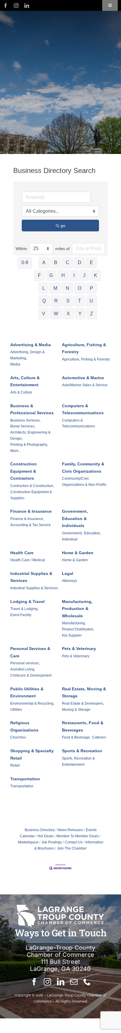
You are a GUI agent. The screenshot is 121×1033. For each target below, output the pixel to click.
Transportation (25, 779)
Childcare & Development (30, 675)
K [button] (95, 275)
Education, (92, 533)
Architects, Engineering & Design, (30, 435)
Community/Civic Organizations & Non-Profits (84, 481)
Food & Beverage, (76, 737)
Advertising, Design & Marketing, (27, 355)
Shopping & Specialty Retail (32, 754)
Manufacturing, (74, 623)
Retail (15, 765)
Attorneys (69, 581)
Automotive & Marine (83, 377)
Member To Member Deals (77, 836)
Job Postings (51, 842)
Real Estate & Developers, (83, 703)
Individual (70, 539)
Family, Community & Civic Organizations (83, 468)
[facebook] (5, 5)
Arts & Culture (21, 392)
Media (15, 364)
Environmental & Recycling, (32, 703)
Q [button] (44, 300)
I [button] (74, 275)
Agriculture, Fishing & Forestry (84, 348)
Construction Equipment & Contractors (23, 471)
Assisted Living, (22, 669)
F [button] (39, 275)
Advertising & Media (30, 344)
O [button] (79, 288)
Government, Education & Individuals (75, 518)
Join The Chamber (72, 848)
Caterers (99, 737)
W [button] (56, 313)
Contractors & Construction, (32, 486)
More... (15, 451)
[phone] (87, 981)
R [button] (56, 300)
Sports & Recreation (82, 750)
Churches (18, 737)
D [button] (79, 262)
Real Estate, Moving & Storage (84, 693)
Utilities (16, 710)
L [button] (43, 288)
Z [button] (91, 313)
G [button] (51, 275)
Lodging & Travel (27, 601)
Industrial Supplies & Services (31, 577)
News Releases (70, 830)
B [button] (55, 262)
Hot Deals (45, 836)
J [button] (84, 275)
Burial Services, (22, 426)
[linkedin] (26, 5)
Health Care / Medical (27, 560)
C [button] (67, 262)
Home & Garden (77, 552)
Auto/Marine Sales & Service (84, 385)
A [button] (44, 262)
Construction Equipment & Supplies (31, 495)
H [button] (63, 275)
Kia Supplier (72, 635)
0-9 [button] (24, 262)
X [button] (68, 313)
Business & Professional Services (32, 409)
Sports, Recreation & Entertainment (78, 761)
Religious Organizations (24, 726)
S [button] (68, 300)
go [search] (62, 225)
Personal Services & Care (30, 652)
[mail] (74, 981)
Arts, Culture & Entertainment (25, 381)
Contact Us (74, 842)
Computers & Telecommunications (83, 409)
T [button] (79, 300)
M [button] (55, 288)
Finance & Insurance (31, 511)
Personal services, (25, 663)
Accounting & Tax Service (30, 525)
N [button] (67, 288)
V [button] (43, 313)
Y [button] (80, 313)
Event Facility (20, 615)
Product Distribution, (78, 629)
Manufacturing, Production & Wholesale (77, 608)
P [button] (91, 288)
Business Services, (25, 420)
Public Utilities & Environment (26, 693)
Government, (72, 533)
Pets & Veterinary (79, 648)
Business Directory (40, 830)
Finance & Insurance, (27, 519)
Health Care (21, 552)
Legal (67, 573)
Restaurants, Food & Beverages (82, 726)
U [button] (91, 300)
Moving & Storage (76, 710)
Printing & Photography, (29, 445)
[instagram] (16, 5)
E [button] (91, 262)
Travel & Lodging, (24, 609)
